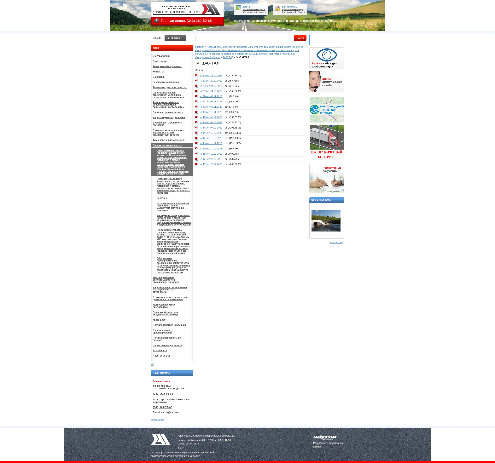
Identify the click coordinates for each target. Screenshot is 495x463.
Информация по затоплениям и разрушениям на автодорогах (170, 289)
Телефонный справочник (167, 66)
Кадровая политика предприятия (164, 306)
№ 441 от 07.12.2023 (211, 127)
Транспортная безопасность (169, 140)
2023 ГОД (228, 57)
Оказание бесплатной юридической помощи (165, 313)
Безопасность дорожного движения (167, 124)
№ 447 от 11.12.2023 (211, 138)
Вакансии (158, 77)
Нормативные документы (167, 345)
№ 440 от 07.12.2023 (211, 122)
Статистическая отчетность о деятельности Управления (170, 298)
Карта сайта (157, 419)
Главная (199, 47)
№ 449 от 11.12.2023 (211, 148)
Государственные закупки (168, 112)
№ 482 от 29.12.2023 (211, 164)
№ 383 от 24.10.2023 (211, 91)
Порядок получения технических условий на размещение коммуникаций (168, 94)
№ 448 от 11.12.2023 (211, 143)
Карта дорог (159, 320)
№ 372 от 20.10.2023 (211, 80)
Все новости (160, 350)
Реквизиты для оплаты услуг (170, 87)
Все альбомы (336, 243)
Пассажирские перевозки (167, 145)
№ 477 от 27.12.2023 (211, 159)
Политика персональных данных (167, 339)
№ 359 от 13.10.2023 (211, 75)
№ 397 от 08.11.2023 (211, 101)
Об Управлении (161, 56)
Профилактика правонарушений (162, 331)
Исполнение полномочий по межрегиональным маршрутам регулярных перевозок (173, 206)
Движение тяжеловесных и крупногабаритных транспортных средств (168, 132)
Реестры (162, 198)
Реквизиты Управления (166, 82)
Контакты (158, 72)
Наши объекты (161, 356)
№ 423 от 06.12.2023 (211, 117)
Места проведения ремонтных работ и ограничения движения (166, 279)
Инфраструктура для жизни (169, 117)
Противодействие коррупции (169, 325)
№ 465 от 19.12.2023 (211, 153)
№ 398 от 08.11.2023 (211, 107)
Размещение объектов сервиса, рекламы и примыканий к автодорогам (168, 104)
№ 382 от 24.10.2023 (211, 86)
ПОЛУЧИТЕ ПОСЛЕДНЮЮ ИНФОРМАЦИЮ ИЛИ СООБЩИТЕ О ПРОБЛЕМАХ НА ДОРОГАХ (285, 21)
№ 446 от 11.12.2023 (211, 133)
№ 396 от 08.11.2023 (211, 96)
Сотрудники (159, 61)
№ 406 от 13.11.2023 (211, 112)
